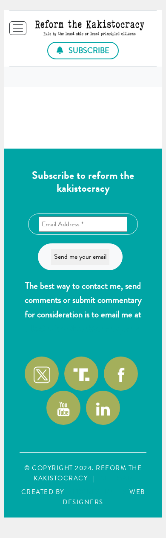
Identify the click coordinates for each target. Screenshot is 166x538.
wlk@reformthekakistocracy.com (83, 328)
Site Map (116, 478)
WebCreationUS (97, 492)
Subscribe (88, 50)
